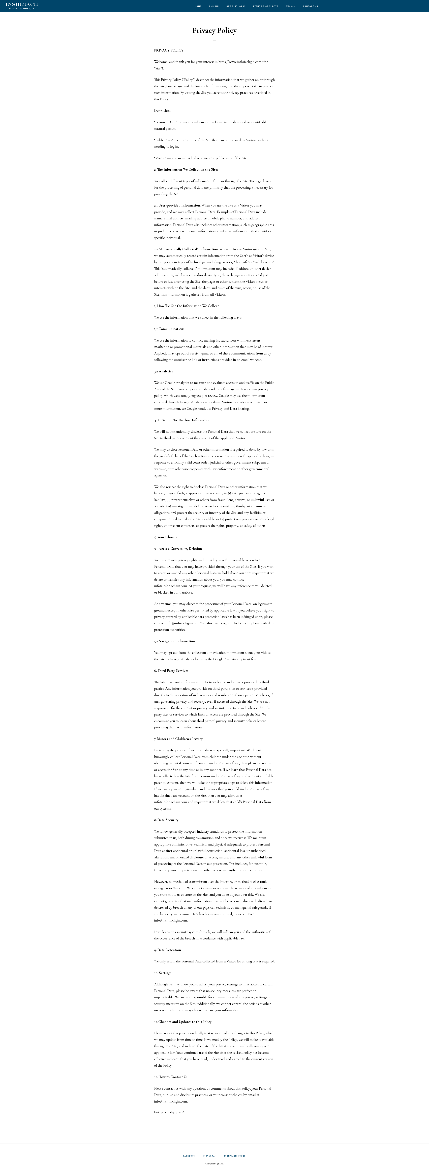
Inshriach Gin (22, 6)
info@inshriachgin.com (170, 586)
